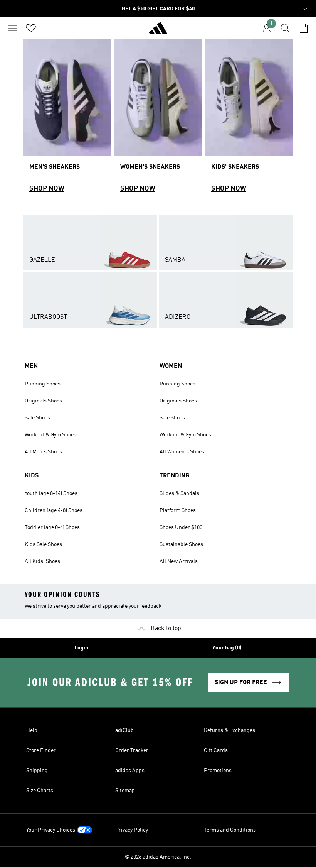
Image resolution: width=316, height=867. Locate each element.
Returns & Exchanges (229, 730)
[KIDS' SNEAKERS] (249, 119)
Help (31, 730)
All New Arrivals (179, 561)
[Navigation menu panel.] (12, 28)
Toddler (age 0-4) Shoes (52, 527)
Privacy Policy (131, 830)
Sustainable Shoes (181, 544)
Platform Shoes (178, 510)
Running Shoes (43, 384)
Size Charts (39, 790)
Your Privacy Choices (50, 830)
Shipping (37, 770)
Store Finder (41, 750)
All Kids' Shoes (42, 561)
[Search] (285, 28)
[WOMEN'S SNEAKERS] (158, 119)
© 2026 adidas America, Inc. (158, 857)
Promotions (218, 770)
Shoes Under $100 (181, 527)
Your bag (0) (227, 648)
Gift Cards (216, 750)
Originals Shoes (43, 401)
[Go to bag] (303, 28)
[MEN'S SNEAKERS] (67, 119)
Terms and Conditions (230, 830)
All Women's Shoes (182, 452)
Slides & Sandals (179, 493)
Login (81, 648)
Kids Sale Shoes (43, 544)
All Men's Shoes (43, 452)
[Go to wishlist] (31, 28)
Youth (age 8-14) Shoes (51, 493)
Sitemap (125, 790)
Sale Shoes (37, 418)
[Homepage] (158, 31)
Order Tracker (131, 750)
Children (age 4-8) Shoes (53, 510)
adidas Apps (130, 770)
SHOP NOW (46, 188)
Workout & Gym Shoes (50, 435)
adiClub (124, 730)
